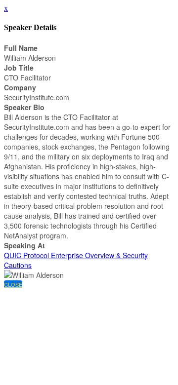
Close (13, 284)
